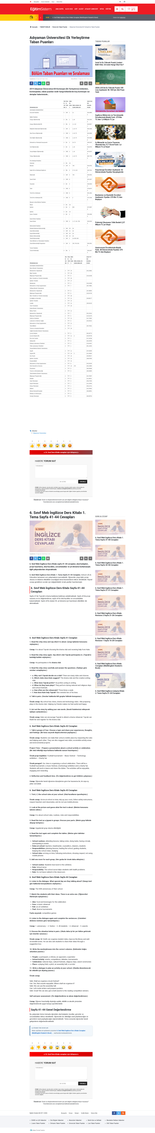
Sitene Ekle (59, 2)
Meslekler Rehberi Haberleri (115, 1120)
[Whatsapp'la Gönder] (43, 83)
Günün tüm (119, 17)
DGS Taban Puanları (113, 1123)
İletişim (77, 1113)
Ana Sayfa (60, 9)
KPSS (102, 9)
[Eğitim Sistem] (41, 9)
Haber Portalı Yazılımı (39, 1130)
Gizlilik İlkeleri (85, 1113)
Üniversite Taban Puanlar (59, 27)
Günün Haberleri (45, 2)
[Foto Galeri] (124, 2)
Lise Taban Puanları (94, 1123)
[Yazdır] (48, 83)
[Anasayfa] (31, 2)
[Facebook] (31, 83)
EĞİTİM (108, 9)
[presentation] (36, 17)
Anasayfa (34, 27)
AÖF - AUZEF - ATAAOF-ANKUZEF (86, 9)
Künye (70, 1113)
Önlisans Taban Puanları (57, 1123)
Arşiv (53, 2)
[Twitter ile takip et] (118, 1113)
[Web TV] (120, 2)
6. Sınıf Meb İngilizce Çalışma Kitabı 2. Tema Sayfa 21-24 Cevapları (73, 17)
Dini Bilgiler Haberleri (57, 1120)
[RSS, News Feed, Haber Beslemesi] (123, 1113)
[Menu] (117, 9)
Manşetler (36, 2)
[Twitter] (35, 83)
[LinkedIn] (39, 83)
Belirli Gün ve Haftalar (94, 1120)
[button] (81, 83)
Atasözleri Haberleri (75, 1120)
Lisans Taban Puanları (38, 1123)
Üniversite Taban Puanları (77, 1123)
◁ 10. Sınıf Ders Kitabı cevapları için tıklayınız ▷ (61, 452)
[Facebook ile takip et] (114, 1113)
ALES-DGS (69, 9)
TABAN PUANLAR (45, 27)
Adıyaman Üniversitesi (39, 433)
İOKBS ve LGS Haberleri (38, 1120)
